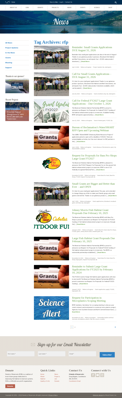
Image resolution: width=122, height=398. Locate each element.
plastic (87, 319)
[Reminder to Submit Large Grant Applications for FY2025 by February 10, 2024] (51, 277)
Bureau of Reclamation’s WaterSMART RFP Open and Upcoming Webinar (93, 129)
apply (107, 289)
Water (42, 376)
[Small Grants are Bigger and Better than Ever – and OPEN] (51, 194)
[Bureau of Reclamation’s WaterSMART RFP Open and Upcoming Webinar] (51, 137)
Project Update (97, 67)
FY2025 (74, 231)
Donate (10, 386)
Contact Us (68, 2)
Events (82, 7)
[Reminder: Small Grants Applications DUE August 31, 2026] (51, 57)
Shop (110, 7)
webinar (82, 149)
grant (112, 147)
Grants (40, 7)
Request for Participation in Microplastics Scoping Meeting (89, 299)
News (69, 7)
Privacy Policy (53, 395)
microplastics (81, 319)
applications (100, 201)
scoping (102, 319)
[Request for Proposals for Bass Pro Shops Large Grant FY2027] (51, 163)
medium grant (96, 231)
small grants (108, 67)
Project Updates (11, 47)
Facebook (93, 375)
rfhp (91, 319)
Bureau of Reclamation (103, 147)
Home (42, 374)
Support (8, 67)
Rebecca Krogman (86, 67)
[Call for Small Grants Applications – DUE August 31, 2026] (51, 84)
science (97, 319)
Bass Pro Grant (105, 175)
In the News (10, 52)
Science (97, 7)
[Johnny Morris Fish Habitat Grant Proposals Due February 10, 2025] (51, 220)
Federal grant (102, 120)
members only (102, 94)
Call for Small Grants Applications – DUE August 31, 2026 (91, 75)
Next (115, 327)
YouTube (98, 375)
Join (27, 7)
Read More (85, 61)
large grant (79, 260)
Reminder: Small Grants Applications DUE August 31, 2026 (92, 49)
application (102, 289)
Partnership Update (103, 318)
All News (8, 42)
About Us (13, 7)
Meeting (8, 62)
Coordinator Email (74, 381)
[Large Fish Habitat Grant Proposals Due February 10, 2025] (51, 248)
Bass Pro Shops (112, 230)
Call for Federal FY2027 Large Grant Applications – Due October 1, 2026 (92, 102)
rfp (103, 67)
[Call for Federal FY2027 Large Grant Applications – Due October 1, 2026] (51, 111)
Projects (55, 7)
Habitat (42, 379)
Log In (61, 2)
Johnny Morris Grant (86, 231)
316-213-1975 (73, 379)
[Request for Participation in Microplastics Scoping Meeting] (51, 308)
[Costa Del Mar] (17, 85)
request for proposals (87, 177)
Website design (98, 395)
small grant (87, 203)
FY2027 (108, 120)
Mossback (107, 201)
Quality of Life (45, 381)
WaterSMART (76, 149)
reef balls (78, 203)
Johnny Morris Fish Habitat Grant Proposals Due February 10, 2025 (90, 212)
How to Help (54, 2)
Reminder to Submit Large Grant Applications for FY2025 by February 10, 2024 (92, 269)
